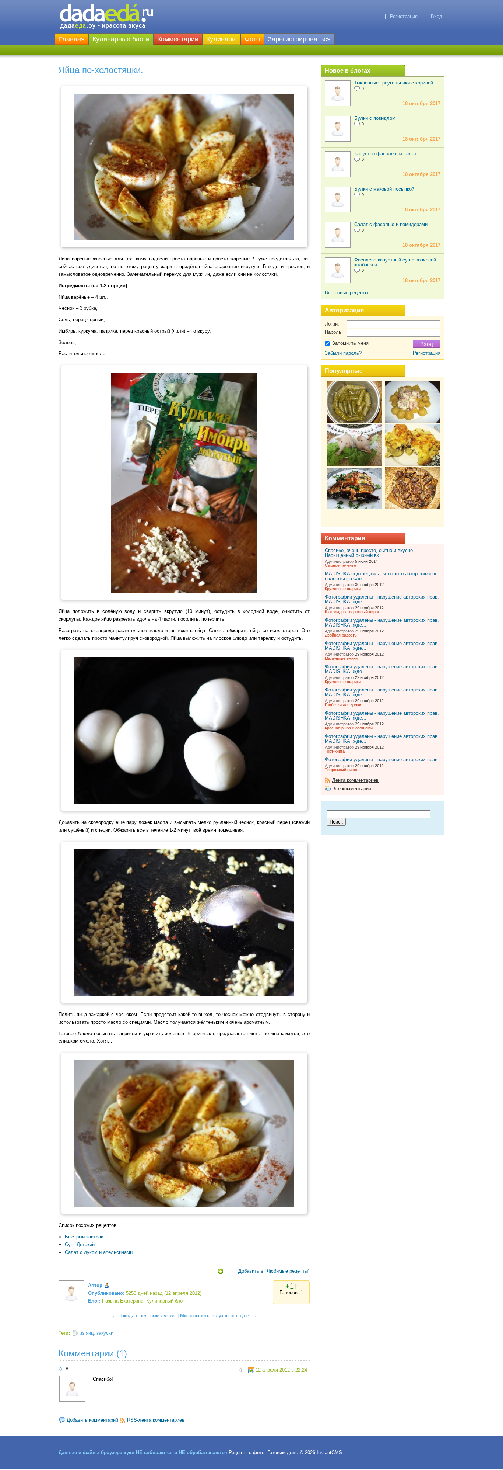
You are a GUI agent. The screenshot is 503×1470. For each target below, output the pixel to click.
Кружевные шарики (343, 588)
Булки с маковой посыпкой (384, 189)
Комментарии (177, 39)
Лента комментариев (355, 780)
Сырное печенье (340, 565)
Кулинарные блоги (121, 39)
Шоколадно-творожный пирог (352, 612)
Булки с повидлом (374, 118)
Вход (436, 16)
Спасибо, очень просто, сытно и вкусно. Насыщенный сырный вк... (369, 553)
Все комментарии (351, 788)
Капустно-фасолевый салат (385, 153)
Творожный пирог (341, 769)
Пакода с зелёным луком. (147, 1315)
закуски (104, 1333)
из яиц (87, 1333)
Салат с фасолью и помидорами (391, 224)
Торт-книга (335, 751)
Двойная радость (341, 635)
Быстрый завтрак (84, 1237)
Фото (252, 39)
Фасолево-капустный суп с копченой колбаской (395, 262)
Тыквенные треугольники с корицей (393, 83)
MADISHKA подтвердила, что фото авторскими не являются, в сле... (381, 576)
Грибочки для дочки (343, 705)
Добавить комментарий (92, 1420)
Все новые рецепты (346, 292)
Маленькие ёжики (341, 658)
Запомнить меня (350, 343)
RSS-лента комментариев (155, 1420)
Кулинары (221, 39)
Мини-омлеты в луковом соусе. (215, 1315)
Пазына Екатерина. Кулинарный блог (143, 1301)
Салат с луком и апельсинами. (99, 1252)
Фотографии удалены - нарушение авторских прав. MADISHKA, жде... (382, 599)
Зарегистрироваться (299, 39)
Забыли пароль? (343, 353)
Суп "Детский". (81, 1244)
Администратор (339, 561)
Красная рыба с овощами (349, 728)
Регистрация (404, 16)
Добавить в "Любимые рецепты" (274, 1271)
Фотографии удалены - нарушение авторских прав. (382, 759)
